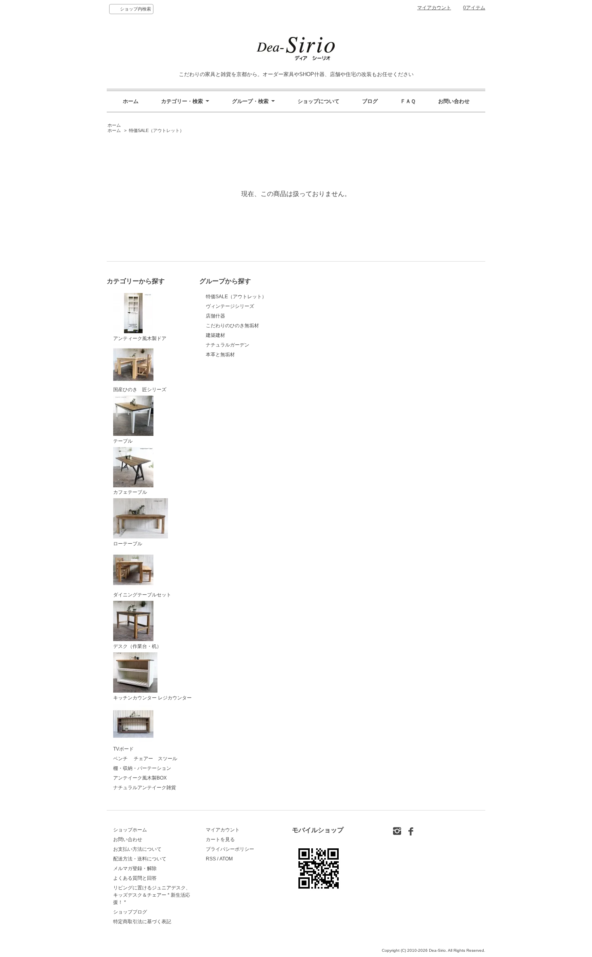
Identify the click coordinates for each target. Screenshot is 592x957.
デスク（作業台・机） (137, 646)
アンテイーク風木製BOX (140, 778)
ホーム (131, 101)
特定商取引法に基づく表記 (142, 921)
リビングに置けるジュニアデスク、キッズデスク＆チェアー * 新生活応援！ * (151, 895)
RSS (211, 859)
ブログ (370, 101)
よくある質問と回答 (135, 878)
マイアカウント (434, 7)
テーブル (122, 441)
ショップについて (318, 101)
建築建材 (215, 335)
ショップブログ (130, 912)
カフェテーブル (130, 492)
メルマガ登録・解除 (135, 868)
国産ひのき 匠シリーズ (139, 389)
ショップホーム (130, 830)
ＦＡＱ (408, 101)
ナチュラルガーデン (227, 345)
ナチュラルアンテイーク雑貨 (144, 787)
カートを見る (220, 839)
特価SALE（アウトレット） (156, 130)
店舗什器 (215, 316)
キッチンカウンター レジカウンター (152, 698)
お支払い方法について (137, 849)
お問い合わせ (454, 101)
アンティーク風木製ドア (139, 338)
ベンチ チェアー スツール (145, 758)
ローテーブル (127, 544)
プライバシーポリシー (230, 849)
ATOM (226, 859)
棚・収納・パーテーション (142, 768)
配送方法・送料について (139, 859)
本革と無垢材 (220, 354)
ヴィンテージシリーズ (230, 306)
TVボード (123, 749)
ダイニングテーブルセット (142, 595)
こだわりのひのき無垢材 (232, 325)
